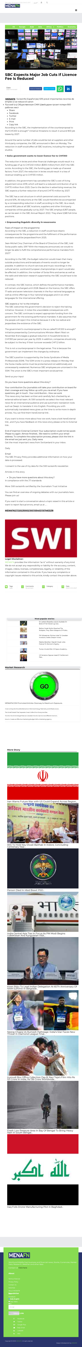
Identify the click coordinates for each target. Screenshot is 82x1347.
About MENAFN (14, 1291)
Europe (22, 27)
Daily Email (21, 1328)
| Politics (59, 27)
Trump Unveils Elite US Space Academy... (53, 649)
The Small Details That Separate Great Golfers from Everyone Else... (26, 712)
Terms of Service (14, 1279)
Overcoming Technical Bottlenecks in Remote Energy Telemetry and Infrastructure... (32, 709)
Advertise (11, 1288)
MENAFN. (19, 1341)
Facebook (20, 1319)
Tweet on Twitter (49, 88)
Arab (31, 27)
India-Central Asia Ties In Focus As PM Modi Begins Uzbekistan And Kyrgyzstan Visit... (36, 934)
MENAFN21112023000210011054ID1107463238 (29, 510)
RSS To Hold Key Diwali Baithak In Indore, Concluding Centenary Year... (37, 845)
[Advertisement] (41, 17)
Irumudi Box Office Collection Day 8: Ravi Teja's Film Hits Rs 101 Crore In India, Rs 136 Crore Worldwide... (41, 1078)
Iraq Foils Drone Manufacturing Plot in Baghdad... (35, 1207)
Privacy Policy (13, 1282)
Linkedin (20, 1331)
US (11, 27)
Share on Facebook (35, 88)
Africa (49, 27)
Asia (40, 27)
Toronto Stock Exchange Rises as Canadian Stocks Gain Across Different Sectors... (31, 715)
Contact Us (12, 1285)
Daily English (14, 1299)
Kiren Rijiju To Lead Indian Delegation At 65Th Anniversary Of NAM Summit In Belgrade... (42, 987)
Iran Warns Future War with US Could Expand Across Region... (42, 801)
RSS (18, 1334)
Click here (22, 1268)
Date (8, 88)
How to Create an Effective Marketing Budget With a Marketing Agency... (28, 719)
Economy (71, 27)
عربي (36, 2)
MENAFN (10, 99)
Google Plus (21, 1325)
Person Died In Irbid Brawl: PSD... (25, 890)
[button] (41, 2)
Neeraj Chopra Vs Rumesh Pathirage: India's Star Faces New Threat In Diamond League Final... (41, 1033)
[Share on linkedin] (68, 89)
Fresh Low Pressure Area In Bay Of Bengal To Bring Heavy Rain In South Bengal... (40, 1131)
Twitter (19, 1322)
